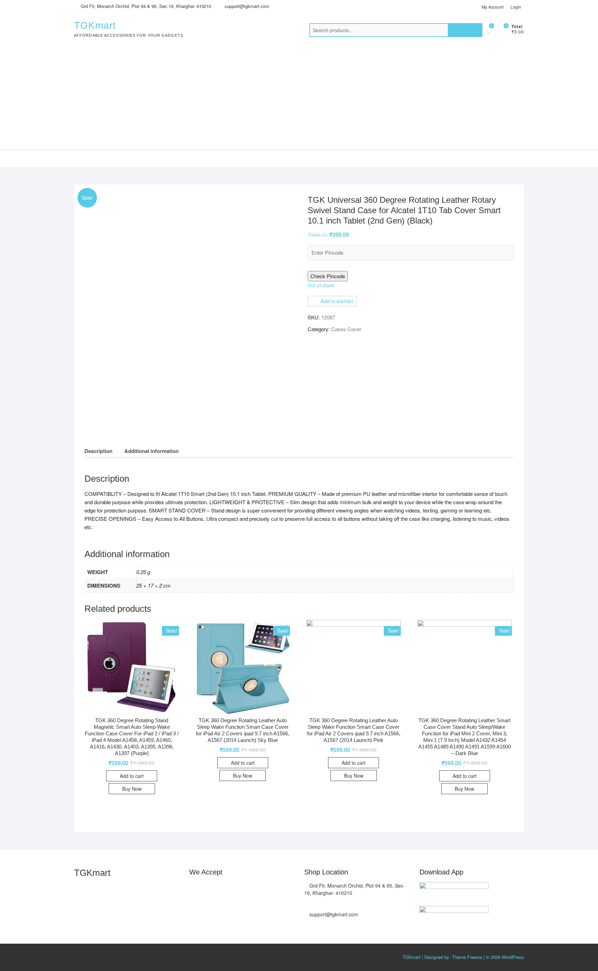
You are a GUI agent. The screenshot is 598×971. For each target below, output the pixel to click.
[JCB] (194, 907)
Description (98, 451)
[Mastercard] (208, 889)
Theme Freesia (467, 957)
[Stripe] (277, 889)
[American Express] (194, 889)
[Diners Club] (250, 889)
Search (465, 30)
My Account (493, 7)
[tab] (98, 450)
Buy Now (132, 788)
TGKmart (95, 25)
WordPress (513, 957)
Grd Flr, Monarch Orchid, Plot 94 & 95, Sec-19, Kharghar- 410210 (145, 6)
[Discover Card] (264, 889)
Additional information (151, 451)
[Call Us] (306, 903)
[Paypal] (236, 889)
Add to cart (132, 775)
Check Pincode (327, 276)
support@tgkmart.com (246, 6)
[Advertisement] (299, 97)
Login (515, 7)
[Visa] (222, 889)
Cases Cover (346, 329)
